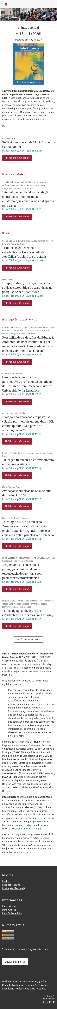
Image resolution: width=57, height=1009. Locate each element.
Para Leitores (9, 906)
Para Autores (9, 909)
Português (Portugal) (13, 888)
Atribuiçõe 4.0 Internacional (26, 828)
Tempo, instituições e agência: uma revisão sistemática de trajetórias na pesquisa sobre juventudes (27, 287)
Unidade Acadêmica (13, 985)
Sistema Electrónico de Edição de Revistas (25, 949)
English (6, 881)
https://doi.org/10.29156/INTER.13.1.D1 (22, 260)
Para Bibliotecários (12, 913)
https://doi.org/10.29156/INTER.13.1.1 (21, 354)
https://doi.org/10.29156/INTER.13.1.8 (22, 581)
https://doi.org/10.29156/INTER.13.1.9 (22, 619)
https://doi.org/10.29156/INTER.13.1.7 (21, 434)
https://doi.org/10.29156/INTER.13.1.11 (22, 150)
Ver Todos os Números (28, 639)
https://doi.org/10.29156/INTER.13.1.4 (21, 468)
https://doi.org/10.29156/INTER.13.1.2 (21, 209)
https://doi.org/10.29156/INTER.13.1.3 (21, 394)
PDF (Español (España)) (17, 157)
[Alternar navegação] (48, 4)
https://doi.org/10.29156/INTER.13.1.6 (22, 539)
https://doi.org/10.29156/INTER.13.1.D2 (22, 295)
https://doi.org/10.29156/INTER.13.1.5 (21, 499)
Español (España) (11, 884)
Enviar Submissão (15, 961)
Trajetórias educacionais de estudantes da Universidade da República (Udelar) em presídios (24, 252)
